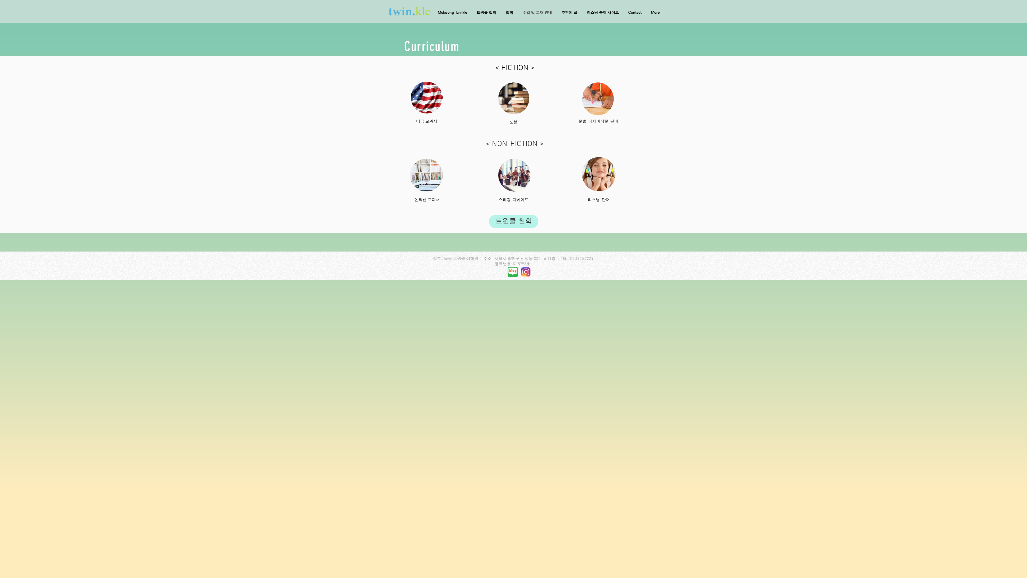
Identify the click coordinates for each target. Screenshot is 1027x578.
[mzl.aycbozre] (513, 272)
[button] (657, 12)
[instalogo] (526, 272)
